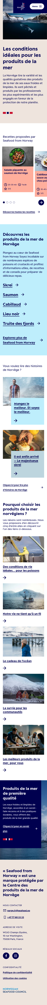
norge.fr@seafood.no (18, 910)
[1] (7, 202)
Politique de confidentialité (17, 972)
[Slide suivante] (41, 202)
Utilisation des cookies (15, 978)
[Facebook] (6, 956)
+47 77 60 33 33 (15, 917)
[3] (14, 202)
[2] (11, 202)
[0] (4, 202)
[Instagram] (15, 956)
